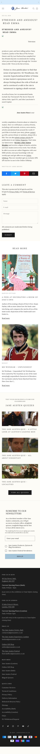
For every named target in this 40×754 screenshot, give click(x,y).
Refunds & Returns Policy (11, 702)
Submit (8, 235)
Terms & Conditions (9, 691)
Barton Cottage (9, 293)
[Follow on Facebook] (3, 726)
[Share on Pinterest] (24, 173)
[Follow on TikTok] (28, 726)
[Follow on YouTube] (23, 726)
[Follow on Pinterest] (18, 726)
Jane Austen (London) (9, 663)
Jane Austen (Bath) (8, 671)
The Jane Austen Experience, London (15, 637)
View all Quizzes (20, 492)
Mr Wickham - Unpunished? (17, 367)
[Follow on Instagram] (13, 726)
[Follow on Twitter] (8, 726)
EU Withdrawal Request (10, 719)
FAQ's (4, 716)
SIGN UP (20, 556)
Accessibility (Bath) (9, 709)
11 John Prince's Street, (10, 604)
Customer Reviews (8, 688)
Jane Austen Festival (9, 674)
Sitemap (5, 705)
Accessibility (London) (10, 712)
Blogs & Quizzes (7, 678)
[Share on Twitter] (15, 173)
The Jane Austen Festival (11, 651)
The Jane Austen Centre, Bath (12, 630)
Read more (6, 318)
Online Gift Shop (8, 644)
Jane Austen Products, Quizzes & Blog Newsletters (20, 546)
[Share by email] (33, 173)
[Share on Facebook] (6, 173)
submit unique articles (23, 137)
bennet (5, 363)
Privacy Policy (14, 192)
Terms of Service (29, 192)
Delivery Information (9, 698)
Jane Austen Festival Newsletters (20, 551)
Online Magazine (21, 140)
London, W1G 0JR (8, 607)
